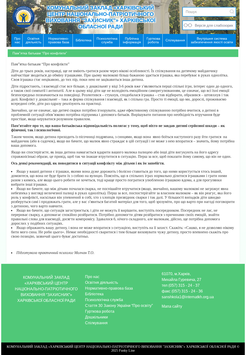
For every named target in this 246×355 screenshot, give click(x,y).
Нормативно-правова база (109, 288)
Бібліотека (94, 294)
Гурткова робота (99, 311)
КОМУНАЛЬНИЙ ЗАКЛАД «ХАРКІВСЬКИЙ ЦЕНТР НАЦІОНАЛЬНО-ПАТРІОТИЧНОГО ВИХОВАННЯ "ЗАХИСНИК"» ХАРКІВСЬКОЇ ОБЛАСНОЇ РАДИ (100, 17)
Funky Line (127, 350)
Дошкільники (96, 317)
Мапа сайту (172, 306)
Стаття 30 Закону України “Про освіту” (119, 306)
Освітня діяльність (101, 282)
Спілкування (96, 323)
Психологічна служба (104, 300)
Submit (232, 11)
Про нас (92, 277)
